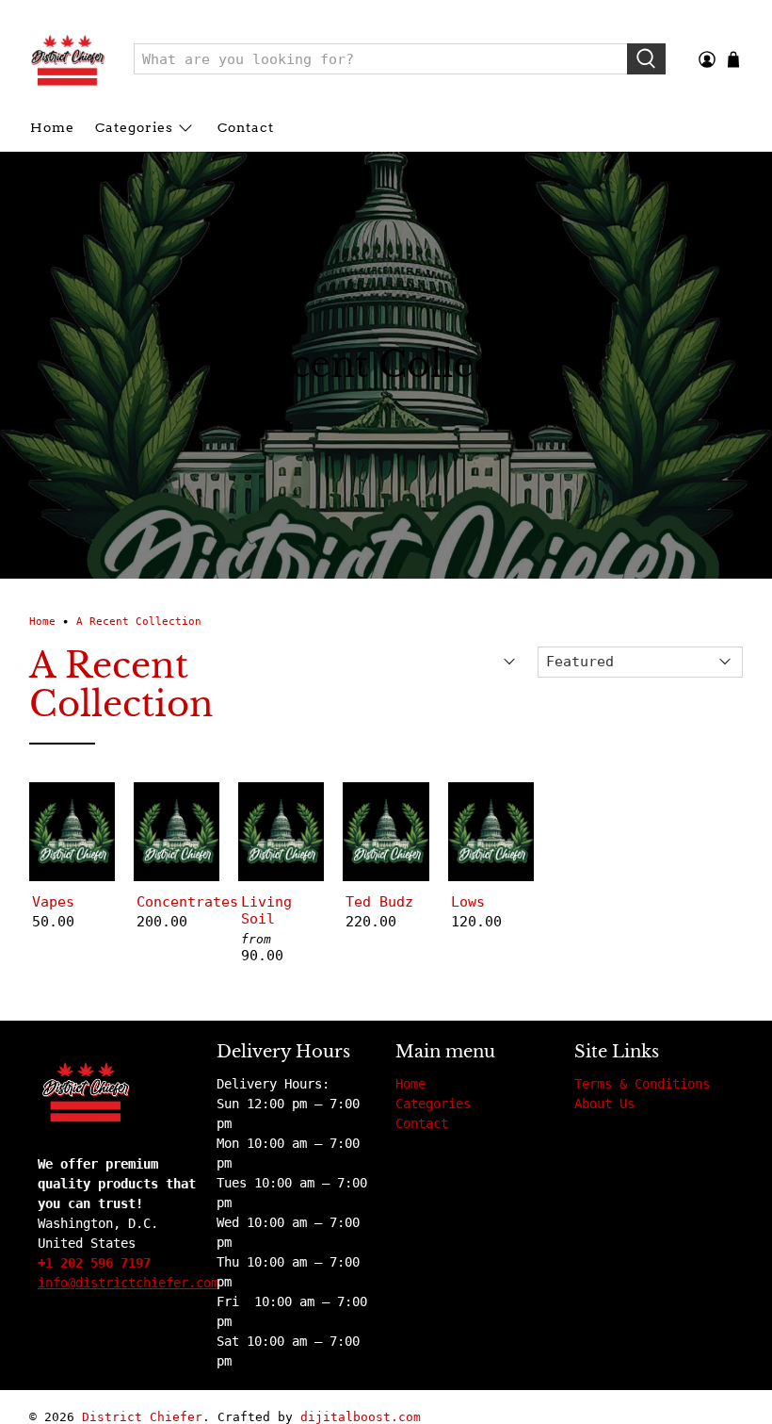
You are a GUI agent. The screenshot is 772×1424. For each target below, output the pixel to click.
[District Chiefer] (67, 59)
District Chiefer (142, 1417)
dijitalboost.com (360, 1417)
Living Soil (266, 910)
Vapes (53, 901)
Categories (134, 127)
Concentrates (177, 901)
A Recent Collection (138, 621)
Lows (468, 901)
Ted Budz (379, 901)
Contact (245, 127)
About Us (604, 1103)
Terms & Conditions (642, 1083)
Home (52, 127)
